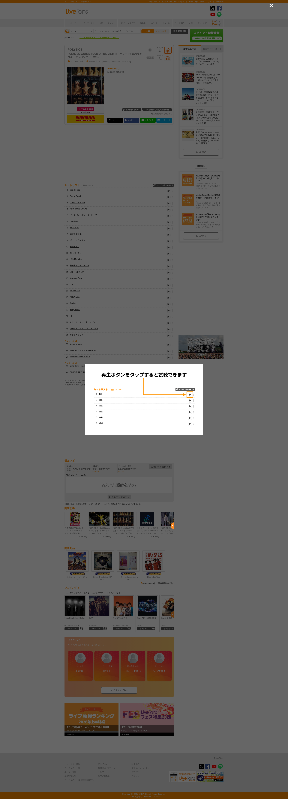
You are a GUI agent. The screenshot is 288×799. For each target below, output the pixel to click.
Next (172, 525)
